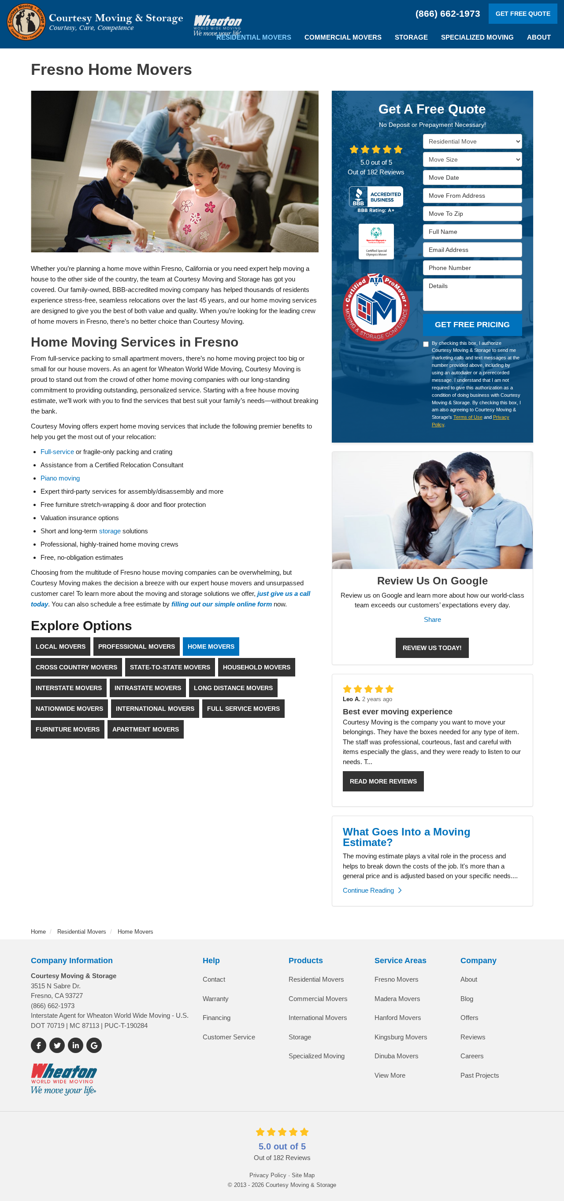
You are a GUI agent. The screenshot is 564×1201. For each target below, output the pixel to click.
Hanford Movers (398, 1017)
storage (110, 531)
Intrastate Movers (148, 687)
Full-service (57, 451)
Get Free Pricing (472, 324)
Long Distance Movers (233, 687)
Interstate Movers (69, 687)
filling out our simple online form (221, 604)
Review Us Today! (432, 647)
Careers (472, 1056)
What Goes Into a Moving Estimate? (407, 837)
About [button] (539, 37)
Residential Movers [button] (253, 37)
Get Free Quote (523, 13)
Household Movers (256, 667)
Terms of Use (467, 417)
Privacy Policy (267, 1175)
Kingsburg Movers (401, 1037)
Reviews (473, 1037)
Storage (300, 1037)
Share (432, 619)
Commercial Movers (318, 998)
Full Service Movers (243, 708)
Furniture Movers (68, 729)
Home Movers (211, 646)
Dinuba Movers (397, 1056)
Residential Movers (316, 979)
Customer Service (229, 1037)
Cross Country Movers (76, 667)
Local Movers (60, 646)
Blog (466, 998)
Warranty (216, 998)
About (468, 979)
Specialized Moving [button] (477, 37)
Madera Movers (397, 998)
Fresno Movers (397, 979)
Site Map (303, 1175)
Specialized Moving (317, 1056)
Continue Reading (368, 890)
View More (390, 1075)
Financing (216, 1017)
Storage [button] (411, 37)
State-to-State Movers (170, 667)
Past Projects (479, 1075)
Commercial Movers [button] (343, 37)
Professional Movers (136, 646)
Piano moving (60, 478)
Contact (214, 979)
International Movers (155, 708)
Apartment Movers (145, 729)
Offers (469, 1017)
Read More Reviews (383, 781)
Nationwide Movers (69, 708)
